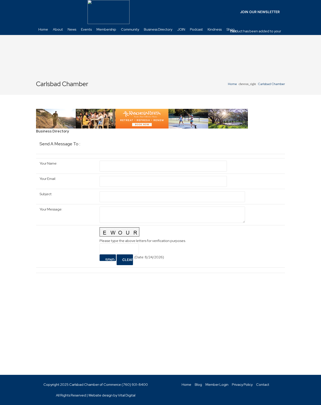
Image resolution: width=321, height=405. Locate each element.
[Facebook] (184, 12)
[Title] (219, 12)
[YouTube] (205, 12)
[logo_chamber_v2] (108, 12)
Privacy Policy (242, 384)
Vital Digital (126, 395)
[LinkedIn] (198, 12)
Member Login (216, 384)
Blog (198, 384)
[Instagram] (212, 12)
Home (186, 384)
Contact (262, 384)
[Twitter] (191, 12)
